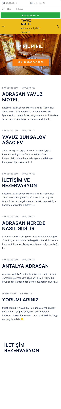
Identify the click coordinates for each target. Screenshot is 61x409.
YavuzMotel (28, 88)
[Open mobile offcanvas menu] (3, 26)
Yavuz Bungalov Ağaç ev (24, 139)
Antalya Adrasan (25, 266)
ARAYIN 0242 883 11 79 (31, 62)
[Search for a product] (58, 26)
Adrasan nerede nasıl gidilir (23, 225)
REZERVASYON (30, 15)
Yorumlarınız (20, 300)
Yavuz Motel (26, 22)
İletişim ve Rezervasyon (19, 182)
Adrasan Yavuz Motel (22, 96)
